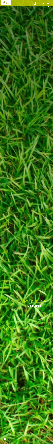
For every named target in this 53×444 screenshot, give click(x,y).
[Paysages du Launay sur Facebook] (5, 439)
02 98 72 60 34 (40, 4)
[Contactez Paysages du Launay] (34, 3)
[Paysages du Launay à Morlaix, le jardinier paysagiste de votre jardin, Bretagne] (6, 2)
